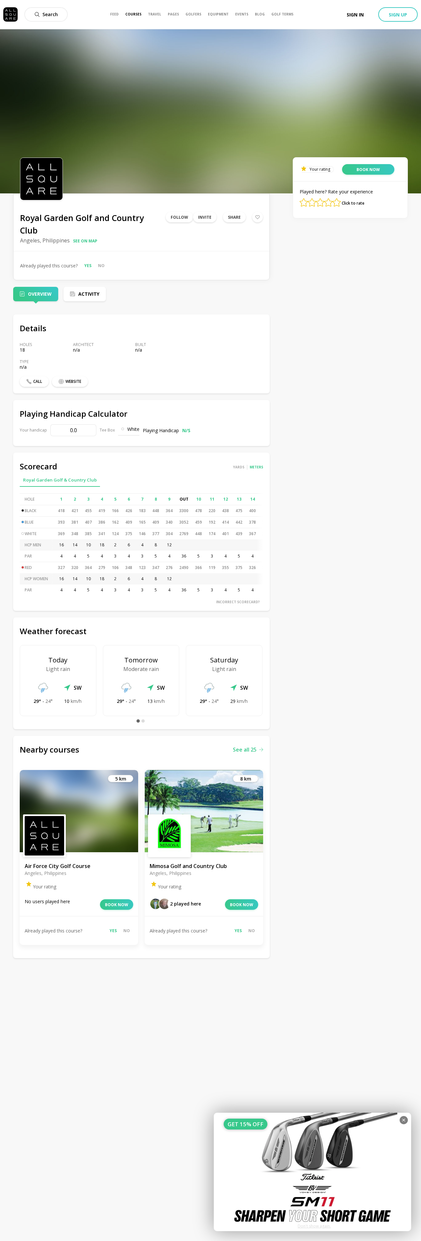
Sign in (355, 15)
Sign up (398, 15)
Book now (116, 904)
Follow (179, 217)
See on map (85, 241)
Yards (238, 467)
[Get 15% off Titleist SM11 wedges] (312, 1172)
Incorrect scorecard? (238, 602)
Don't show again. (314, 1226)
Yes (87, 265)
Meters (256, 467)
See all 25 (245, 749)
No (101, 265)
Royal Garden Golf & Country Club (60, 480)
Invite (204, 217)
